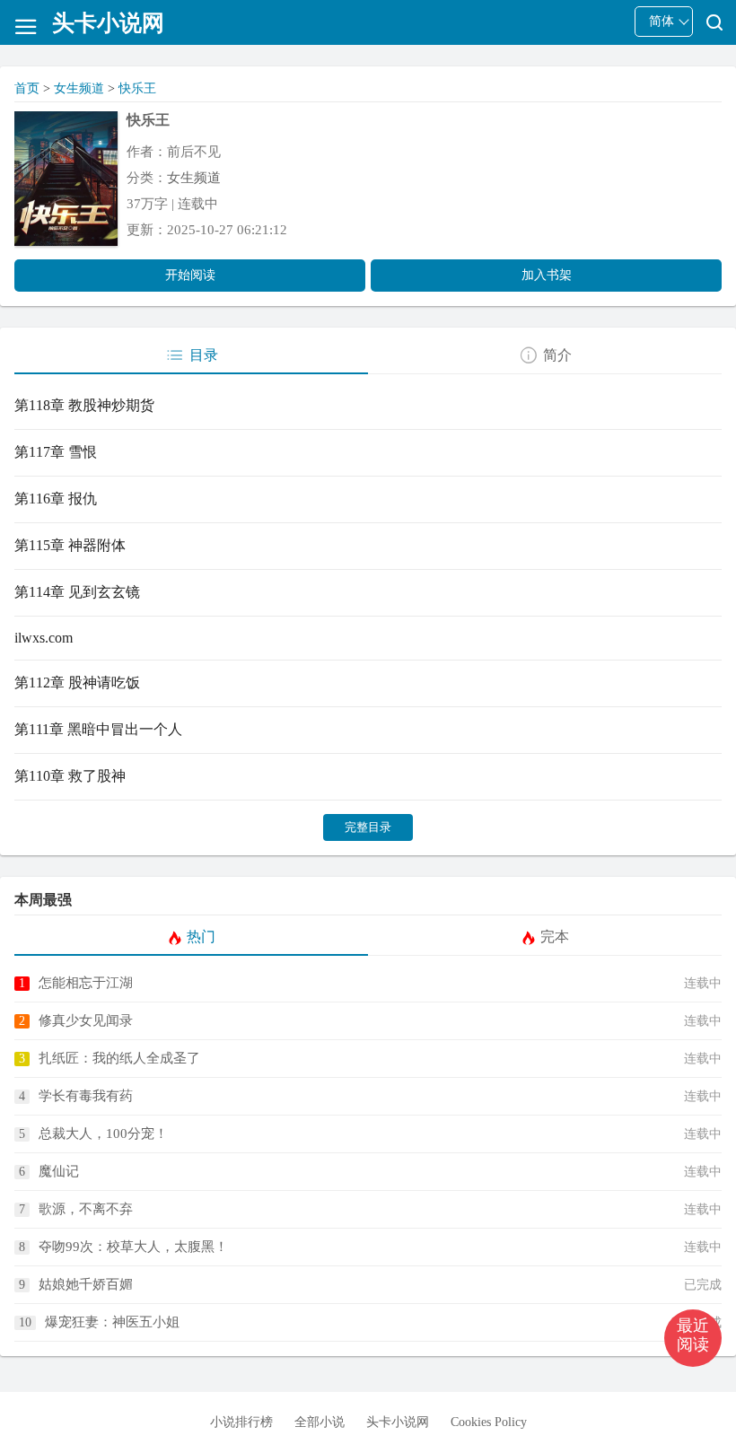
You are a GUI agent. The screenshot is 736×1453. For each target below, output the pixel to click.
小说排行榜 (241, 1422)
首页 (26, 88)
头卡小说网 (397, 1422)
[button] (693, 1338)
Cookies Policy (489, 1422)
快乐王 (137, 88)
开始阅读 (190, 275)
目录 (203, 355)
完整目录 (368, 827)
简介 (557, 355)
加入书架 (546, 275)
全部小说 (319, 1422)
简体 (661, 21)
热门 (201, 936)
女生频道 (79, 88)
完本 (554, 936)
